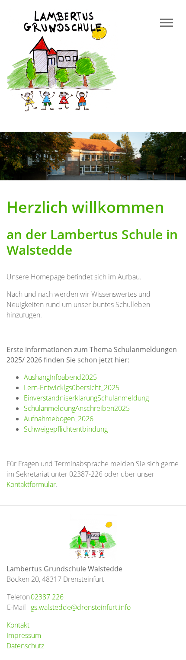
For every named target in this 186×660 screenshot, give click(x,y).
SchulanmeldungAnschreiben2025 (77, 408)
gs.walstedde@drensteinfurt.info (81, 607)
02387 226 (47, 597)
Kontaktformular (31, 484)
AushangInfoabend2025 (60, 377)
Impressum (23, 635)
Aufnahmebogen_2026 (58, 418)
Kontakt (17, 625)
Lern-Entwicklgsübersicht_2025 (71, 387)
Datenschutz (25, 645)
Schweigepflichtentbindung (66, 429)
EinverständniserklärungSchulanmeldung (86, 398)
